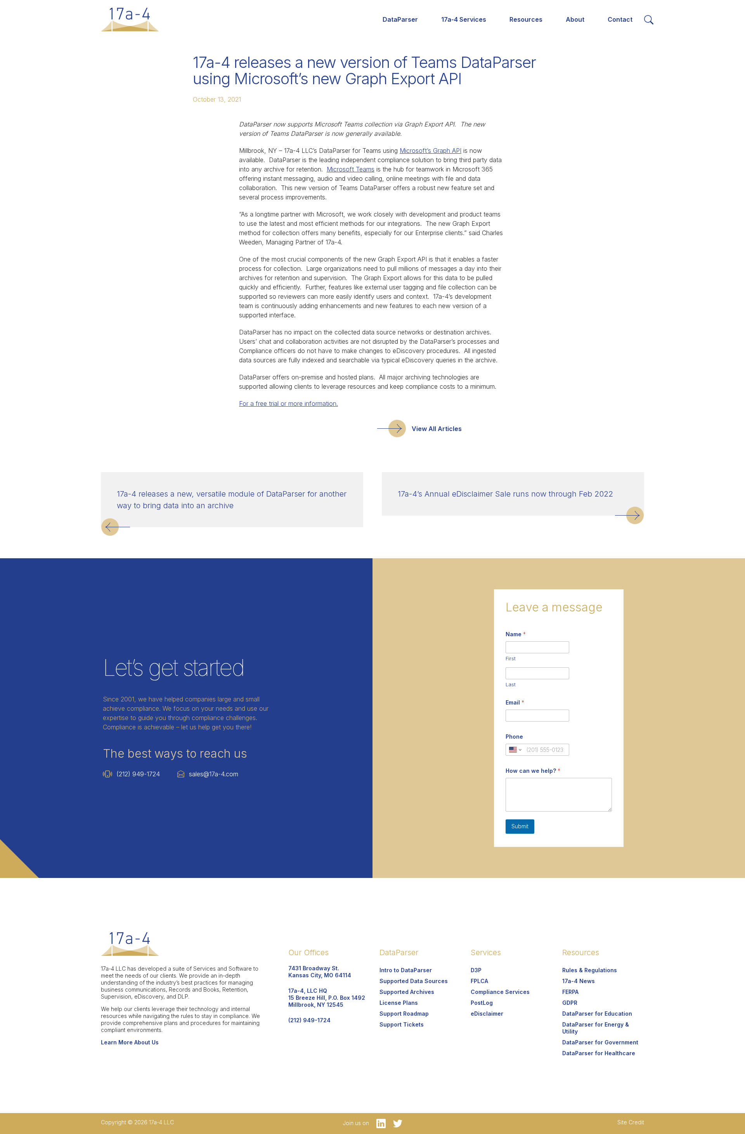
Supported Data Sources (413, 981)
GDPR (569, 1002)
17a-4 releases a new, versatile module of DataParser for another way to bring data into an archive (232, 499)
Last (511, 684)
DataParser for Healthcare (598, 1053)
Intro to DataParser (405, 970)
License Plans (398, 1002)
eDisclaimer (487, 1013)
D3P (476, 970)
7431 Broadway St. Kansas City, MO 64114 (319, 971)
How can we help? (533, 770)
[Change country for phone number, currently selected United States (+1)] (515, 750)
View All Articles (437, 429)
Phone (514, 736)
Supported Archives (406, 992)
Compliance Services (500, 992)
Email (515, 702)
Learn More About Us (130, 1042)
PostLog (482, 1002)
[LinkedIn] (379, 1123)
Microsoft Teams (350, 169)
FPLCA (479, 981)
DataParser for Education (597, 1013)
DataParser (400, 19)
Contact (620, 19)
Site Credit (630, 1122)
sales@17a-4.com (213, 774)
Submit (519, 826)
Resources (525, 19)
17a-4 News (578, 981)
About (575, 19)
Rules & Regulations (589, 970)
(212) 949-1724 (138, 774)
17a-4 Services (463, 19)
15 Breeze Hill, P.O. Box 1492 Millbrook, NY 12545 (326, 997)
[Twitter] (394, 1123)
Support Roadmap (404, 1013)
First (511, 658)
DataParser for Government (600, 1042)
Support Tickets (401, 1024)
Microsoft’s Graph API (430, 150)
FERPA (570, 992)
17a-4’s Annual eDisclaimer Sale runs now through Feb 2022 (505, 494)
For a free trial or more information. (288, 403)
